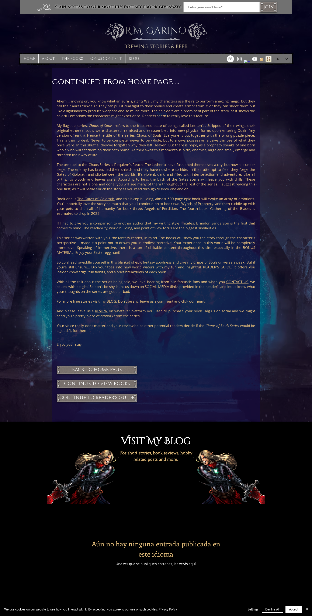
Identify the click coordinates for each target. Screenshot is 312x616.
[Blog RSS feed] (261, 59)
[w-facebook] (247, 63)
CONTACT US (237, 281)
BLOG (111, 301)
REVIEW (101, 311)
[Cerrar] (306, 609)
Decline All (272, 609)
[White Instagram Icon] (239, 59)
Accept (293, 609)
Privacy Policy (168, 609)
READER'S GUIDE (217, 267)
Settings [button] (252, 609)
